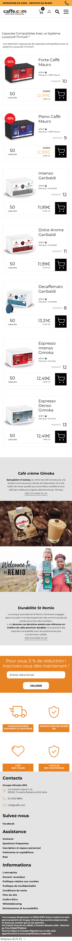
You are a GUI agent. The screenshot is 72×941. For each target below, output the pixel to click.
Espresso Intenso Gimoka (47, 348)
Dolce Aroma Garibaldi (51, 232)
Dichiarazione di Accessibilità (20, 908)
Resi (5, 856)
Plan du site (10, 894)
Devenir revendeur (14, 877)
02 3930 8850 (15, 798)
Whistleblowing (12, 903)
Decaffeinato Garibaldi (50, 289)
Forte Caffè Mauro (49, 62)
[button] (13, 939)
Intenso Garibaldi (47, 175)
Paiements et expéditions (18, 852)
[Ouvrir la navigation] (66, 12)
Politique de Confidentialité (19, 885)
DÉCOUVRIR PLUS (36, 493)
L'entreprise (10, 872)
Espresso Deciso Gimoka (47, 406)
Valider (36, 685)
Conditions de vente (15, 890)
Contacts (8, 838)
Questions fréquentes (16, 843)
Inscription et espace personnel (22, 848)
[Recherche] (57, 12)
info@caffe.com (16, 805)
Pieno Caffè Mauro (49, 119)
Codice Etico (10, 899)
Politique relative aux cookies (21, 881)
